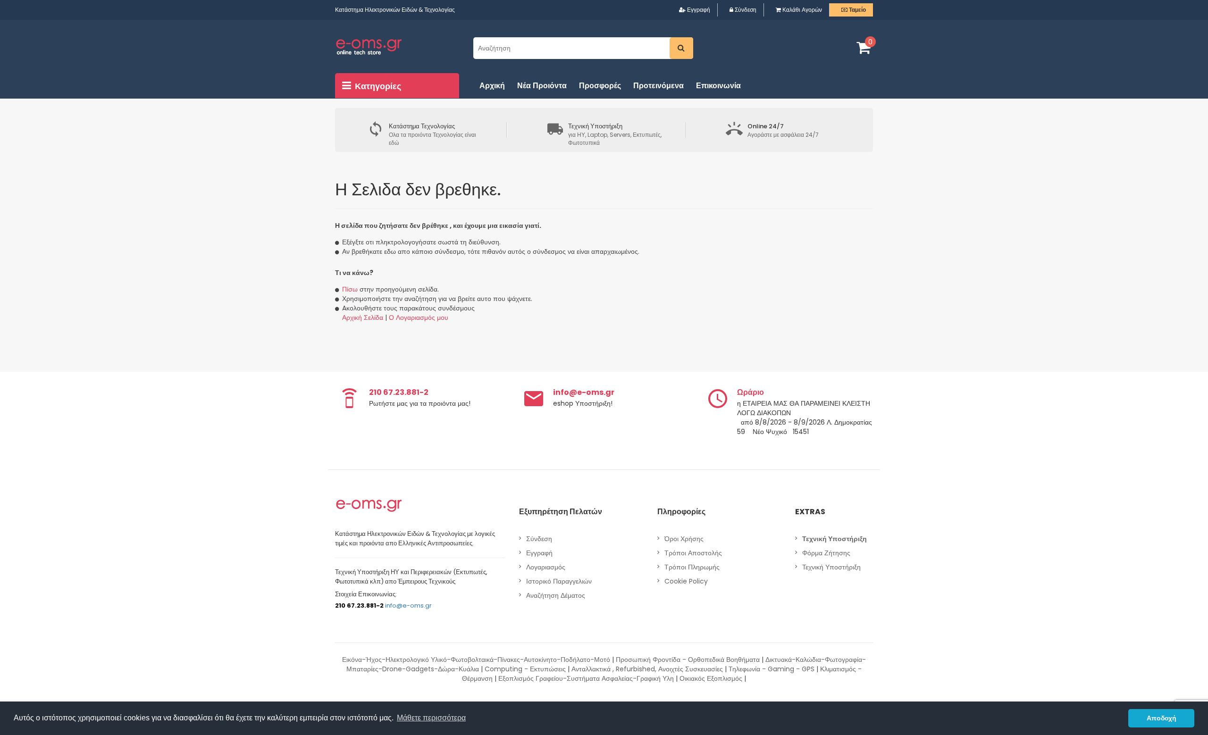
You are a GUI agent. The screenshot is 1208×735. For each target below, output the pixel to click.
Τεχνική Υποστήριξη (831, 567)
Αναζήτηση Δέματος (555, 595)
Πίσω (350, 289)
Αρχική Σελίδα (362, 317)
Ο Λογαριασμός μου (418, 317)
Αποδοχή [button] (1161, 718)
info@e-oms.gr (408, 605)
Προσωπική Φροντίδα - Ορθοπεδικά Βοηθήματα (688, 659)
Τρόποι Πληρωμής (692, 567)
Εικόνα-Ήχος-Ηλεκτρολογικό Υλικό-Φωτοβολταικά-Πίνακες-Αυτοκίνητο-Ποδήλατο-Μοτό (476, 659)
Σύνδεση (744, 10)
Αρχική (492, 85)
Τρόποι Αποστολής (693, 553)
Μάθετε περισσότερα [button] (431, 718)
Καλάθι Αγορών (801, 10)
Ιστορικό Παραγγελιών (559, 581)
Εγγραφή (698, 10)
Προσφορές (600, 85)
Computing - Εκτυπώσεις (525, 669)
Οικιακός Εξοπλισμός (711, 678)
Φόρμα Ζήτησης (826, 553)
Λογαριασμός (545, 567)
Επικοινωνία (718, 85)
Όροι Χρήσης (684, 538)
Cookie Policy (686, 581)
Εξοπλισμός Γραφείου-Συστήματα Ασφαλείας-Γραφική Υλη (586, 678)
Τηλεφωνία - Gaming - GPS (771, 669)
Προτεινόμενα (658, 85)
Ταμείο (856, 10)
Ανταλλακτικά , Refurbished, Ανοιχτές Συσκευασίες (647, 669)
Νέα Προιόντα (542, 85)
